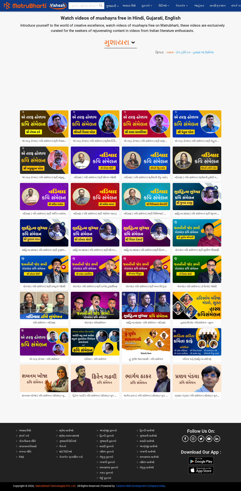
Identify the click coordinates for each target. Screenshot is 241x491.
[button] (101, 5)
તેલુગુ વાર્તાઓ (147, 467)
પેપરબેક (181, 6)
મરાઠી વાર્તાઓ (147, 441)
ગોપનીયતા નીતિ (27, 441)
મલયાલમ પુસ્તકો (109, 467)
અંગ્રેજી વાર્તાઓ (148, 446)
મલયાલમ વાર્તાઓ (149, 456)
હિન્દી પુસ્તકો (107, 435)
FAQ (21, 456)
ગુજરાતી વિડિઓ (67, 441)
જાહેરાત (199, 6)
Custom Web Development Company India (140, 485)
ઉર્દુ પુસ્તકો (105, 477)
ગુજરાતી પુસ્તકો (108, 441)
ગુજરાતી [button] (111, 6)
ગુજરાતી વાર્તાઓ (148, 435)
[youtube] (209, 439)
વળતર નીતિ (25, 451)
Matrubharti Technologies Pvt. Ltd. (56, 485)
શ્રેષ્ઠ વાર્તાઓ (66, 430)
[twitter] (201, 439)
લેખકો (62, 446)
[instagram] (193, 439)
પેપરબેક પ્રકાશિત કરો (71, 456)
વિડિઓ (163, 6)
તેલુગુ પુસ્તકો (106, 456)
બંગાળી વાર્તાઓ (148, 451)
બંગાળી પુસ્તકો (107, 462)
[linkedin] (217, 439)
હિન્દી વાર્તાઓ (147, 430)
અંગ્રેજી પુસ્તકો (108, 430)
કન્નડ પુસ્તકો (106, 472)
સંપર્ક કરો (24, 435)
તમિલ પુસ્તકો (107, 451)
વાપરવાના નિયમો (28, 446)
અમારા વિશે (129, 6)
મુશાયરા (116, 42)
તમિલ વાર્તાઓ (147, 462)
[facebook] (185, 439)
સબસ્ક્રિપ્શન (218, 6)
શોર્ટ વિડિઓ (65, 451)
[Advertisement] (120, 83)
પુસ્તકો (145, 6)
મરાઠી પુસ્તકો (107, 446)
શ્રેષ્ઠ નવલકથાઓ (69, 435)
